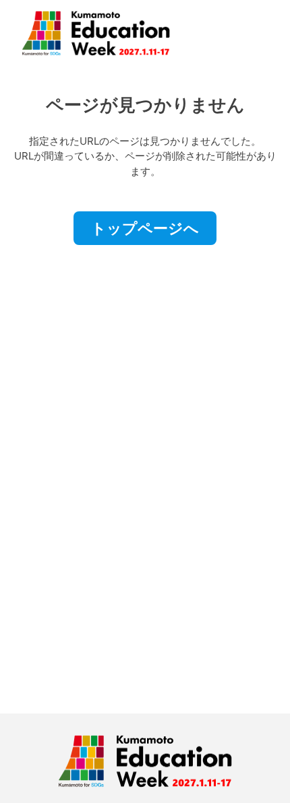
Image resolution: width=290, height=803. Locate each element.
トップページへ (145, 228)
